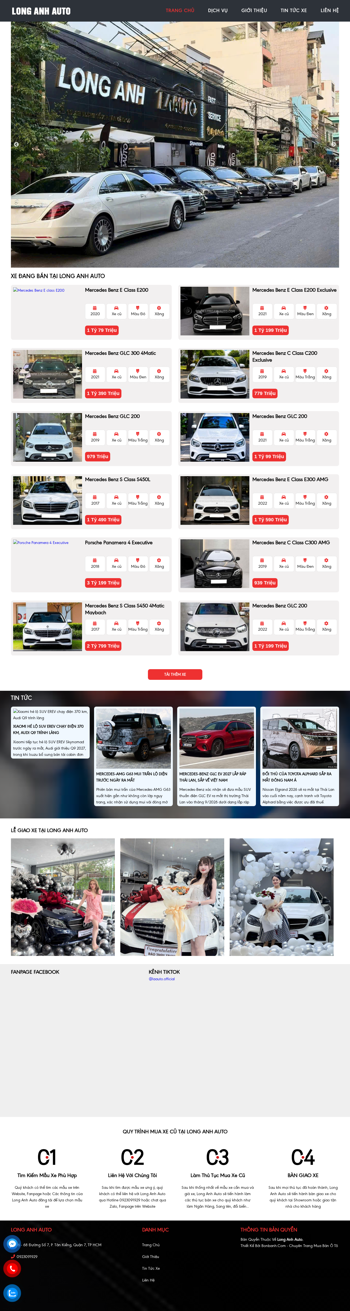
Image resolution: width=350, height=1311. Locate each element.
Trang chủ (151, 1245)
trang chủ (180, 10)
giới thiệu (254, 10)
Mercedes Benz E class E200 (116, 290)
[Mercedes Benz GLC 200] (47, 437)
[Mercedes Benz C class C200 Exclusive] (214, 374)
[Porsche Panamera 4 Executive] (47, 542)
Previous (16, 144)
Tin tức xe (151, 1268)
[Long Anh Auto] (41, 10)
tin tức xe (294, 10)
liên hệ (330, 10)
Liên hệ (148, 1280)
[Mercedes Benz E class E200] (47, 290)
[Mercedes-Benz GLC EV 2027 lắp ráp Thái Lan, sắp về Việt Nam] (216, 739)
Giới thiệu (150, 1256)
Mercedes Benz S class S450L (117, 479)
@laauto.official (162, 979)
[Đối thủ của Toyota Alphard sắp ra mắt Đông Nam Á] (299, 739)
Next (333, 144)
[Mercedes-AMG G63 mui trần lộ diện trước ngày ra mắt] (133, 739)
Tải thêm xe (175, 674)
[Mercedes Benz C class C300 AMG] (214, 563)
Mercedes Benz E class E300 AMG (290, 479)
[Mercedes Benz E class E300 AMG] (214, 500)
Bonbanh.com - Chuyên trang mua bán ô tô (299, 1245)
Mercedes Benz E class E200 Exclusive (294, 290)
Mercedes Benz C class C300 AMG (291, 542)
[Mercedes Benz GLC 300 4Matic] (47, 374)
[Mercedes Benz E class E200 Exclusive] (214, 311)
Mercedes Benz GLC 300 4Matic (120, 353)
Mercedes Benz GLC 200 (112, 416)
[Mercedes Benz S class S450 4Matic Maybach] (47, 626)
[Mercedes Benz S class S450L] (47, 500)
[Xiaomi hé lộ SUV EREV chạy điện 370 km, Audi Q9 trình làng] (50, 715)
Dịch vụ (218, 10)
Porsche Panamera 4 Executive (119, 542)
